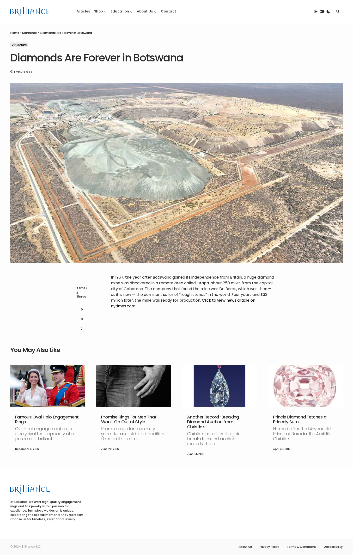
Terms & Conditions (301, 546)
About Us (245, 546)
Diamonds (29, 33)
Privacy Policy (269, 546)
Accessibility (333, 546)
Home (14, 33)
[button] (322, 11)
